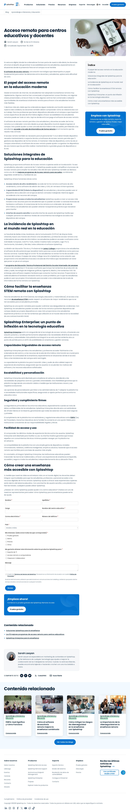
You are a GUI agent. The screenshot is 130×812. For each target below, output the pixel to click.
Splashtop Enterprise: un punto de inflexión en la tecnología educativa (105, 95)
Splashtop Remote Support (37, 769)
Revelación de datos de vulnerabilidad (60, 773)
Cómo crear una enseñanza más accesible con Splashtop (105, 102)
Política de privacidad (24, 799)
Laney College (49, 248)
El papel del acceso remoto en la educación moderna (105, 70)
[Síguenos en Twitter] (21, 808)
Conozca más (11, 733)
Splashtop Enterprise (12, 332)
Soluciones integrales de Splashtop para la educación (105, 77)
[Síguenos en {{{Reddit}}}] (29, 808)
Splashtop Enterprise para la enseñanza (22, 638)
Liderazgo (7, 769)
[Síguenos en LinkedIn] (6, 808)
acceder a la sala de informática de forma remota (34, 129)
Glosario (7, 787)
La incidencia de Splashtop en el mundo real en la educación (105, 83)
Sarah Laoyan (12, 42)
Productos (28, 4)
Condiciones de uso (41, 799)
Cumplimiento (9, 799)
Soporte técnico (58, 765)
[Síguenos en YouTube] (25, 808)
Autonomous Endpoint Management (36, 773)
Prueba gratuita (118, 5)
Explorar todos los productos (38, 785)
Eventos (7, 772)
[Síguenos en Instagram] (10, 808)
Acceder (105, 5)
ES (99, 5)
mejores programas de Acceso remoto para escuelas (40, 172)
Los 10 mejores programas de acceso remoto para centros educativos (35, 634)
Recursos (62, 4)
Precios (51, 4)
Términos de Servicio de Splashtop (25, 574)
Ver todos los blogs (65, 742)
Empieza (79, 761)
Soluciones (40, 4)
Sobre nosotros (10, 761)
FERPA (72, 417)
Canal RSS (42, 675)
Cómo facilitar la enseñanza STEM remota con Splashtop (104, 89)
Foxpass (31, 782)
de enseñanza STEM (19, 299)
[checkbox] (41, 540)
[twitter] (29, 675)
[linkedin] (21, 675)
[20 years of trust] (17, 4)
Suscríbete (57, 675)
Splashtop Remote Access (37, 765)
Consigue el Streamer (60, 778)
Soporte (82, 5)
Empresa (72, 4)
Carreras (7, 776)
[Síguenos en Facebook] (18, 808)
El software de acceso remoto (16, 71)
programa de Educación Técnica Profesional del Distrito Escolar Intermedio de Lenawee (42, 265)
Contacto (7, 783)
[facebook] (25, 675)
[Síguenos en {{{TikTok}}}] (33, 808)
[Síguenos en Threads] (14, 808)
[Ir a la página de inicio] (9, 4)
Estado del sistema (59, 769)
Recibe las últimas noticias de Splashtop (109, 764)
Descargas (91, 5)
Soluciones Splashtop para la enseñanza (23, 630)
